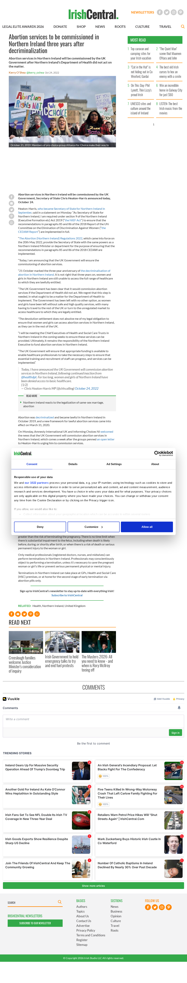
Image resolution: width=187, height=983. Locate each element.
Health (37, 605)
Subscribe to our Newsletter (35, 923)
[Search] (183, 27)
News (114, 907)
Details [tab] (72, 464)
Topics (80, 911)
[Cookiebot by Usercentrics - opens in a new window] (157, 453)
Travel (115, 926)
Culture (116, 921)
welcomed (106, 431)
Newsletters (142, 12)
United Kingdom (75, 605)
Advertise (83, 926)
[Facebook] (160, 12)
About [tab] (155, 464)
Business (116, 911)
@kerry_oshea (35, 72)
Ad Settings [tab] (114, 464)
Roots (114, 930)
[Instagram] (174, 12)
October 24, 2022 (86, 388)
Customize (91, 526)
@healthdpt (29, 377)
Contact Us (83, 921)
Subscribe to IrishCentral (67, 595)
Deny (40, 526)
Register (82, 940)
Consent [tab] (31, 464)
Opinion (116, 916)
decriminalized (45, 417)
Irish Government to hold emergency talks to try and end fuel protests (61, 661)
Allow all (147, 526)
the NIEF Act (73, 220)
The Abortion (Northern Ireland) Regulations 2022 (50, 238)
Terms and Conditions (90, 935)
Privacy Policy (85, 930)
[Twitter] (167, 12)
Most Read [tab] (138, 40)
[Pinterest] (181, 12)
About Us (82, 916)
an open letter (106, 439)
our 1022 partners (37, 482)
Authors (81, 907)
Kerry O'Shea (17, 72)
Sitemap (81, 945)
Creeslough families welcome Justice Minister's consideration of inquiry (25, 664)
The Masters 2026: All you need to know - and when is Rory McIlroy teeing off (97, 663)
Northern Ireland (53, 605)
